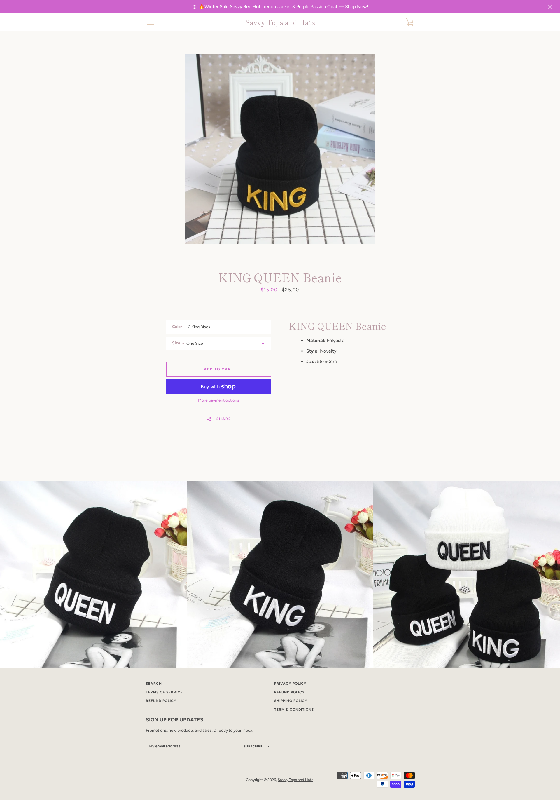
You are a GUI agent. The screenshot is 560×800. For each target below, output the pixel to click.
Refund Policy (289, 692)
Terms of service (164, 692)
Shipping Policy (290, 701)
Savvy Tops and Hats (280, 22)
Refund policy (161, 701)
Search (154, 684)
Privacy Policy (290, 684)
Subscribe (254, 746)
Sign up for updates (174, 720)
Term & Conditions (294, 709)
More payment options (218, 400)
